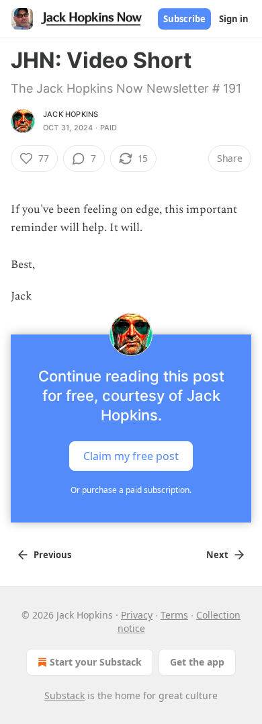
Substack (64, 695)
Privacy (136, 614)
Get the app (197, 661)
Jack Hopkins (70, 114)
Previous (52, 555)
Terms (174, 614)
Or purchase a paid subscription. (131, 490)
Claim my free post (131, 456)
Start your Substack (96, 661)
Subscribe (184, 19)
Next (217, 555)
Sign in (234, 19)
